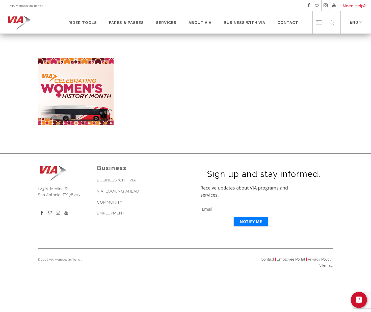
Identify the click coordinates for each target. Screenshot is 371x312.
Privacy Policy (320, 259)
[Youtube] (66, 213)
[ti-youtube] (334, 5)
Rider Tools (82, 22)
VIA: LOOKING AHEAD (118, 191)
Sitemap (326, 265)
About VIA (200, 22)
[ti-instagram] (326, 5)
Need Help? (354, 6)
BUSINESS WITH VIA (244, 22)
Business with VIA (116, 180)
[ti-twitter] (317, 5)
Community (109, 202)
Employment (111, 213)
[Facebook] (42, 213)
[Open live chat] (359, 300)
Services (166, 22)
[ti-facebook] (309, 5)
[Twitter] (50, 213)
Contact (287, 22)
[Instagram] (58, 213)
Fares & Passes (126, 22)
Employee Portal (291, 259)
